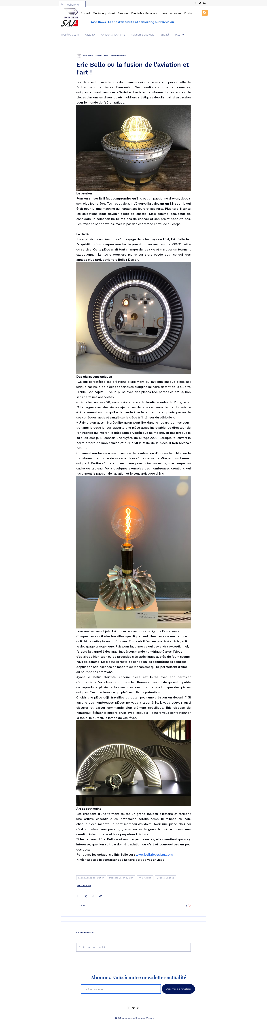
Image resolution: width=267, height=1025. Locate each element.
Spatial (165, 34)
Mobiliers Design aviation (121, 877)
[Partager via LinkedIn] (92, 896)
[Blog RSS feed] (205, 13)
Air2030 (90, 34)
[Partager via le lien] (100, 896)
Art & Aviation (145, 877)
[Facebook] (195, 3)
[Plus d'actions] (189, 55)
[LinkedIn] (204, 3)
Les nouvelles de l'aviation (91, 877)
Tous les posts (70, 34)
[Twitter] (199, 3)
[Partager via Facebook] (77, 896)
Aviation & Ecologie (142, 34)
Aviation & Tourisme (113, 34)
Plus (177, 34)
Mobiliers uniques (165, 877)
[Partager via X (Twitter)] (85, 896)
